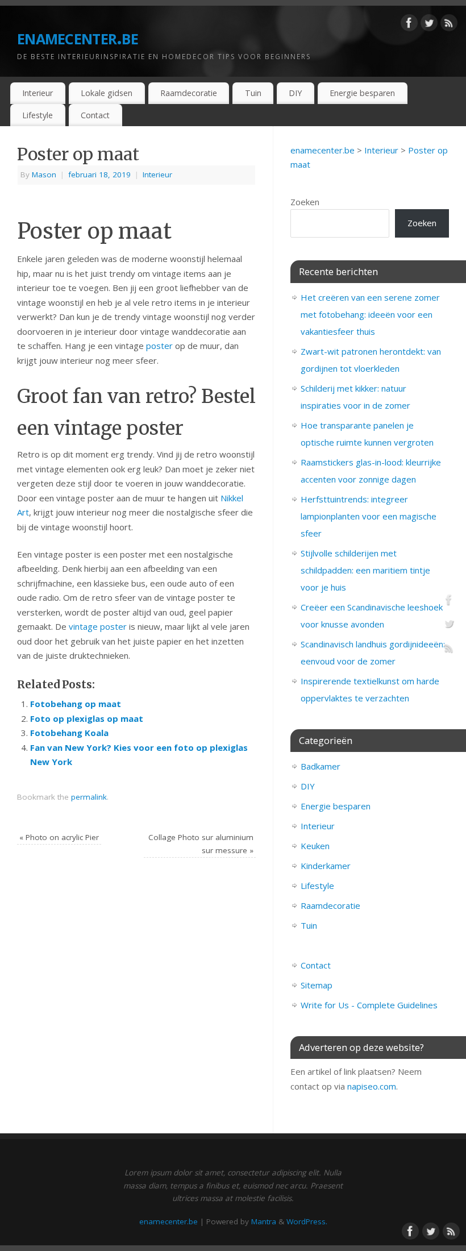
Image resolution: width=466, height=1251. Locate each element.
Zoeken (304, 201)
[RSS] (448, 25)
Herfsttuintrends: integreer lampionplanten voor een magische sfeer (368, 516)
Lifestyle (37, 115)
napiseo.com (371, 1086)
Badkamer (320, 766)
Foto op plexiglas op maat (86, 718)
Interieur (37, 93)
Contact (95, 115)
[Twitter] (429, 25)
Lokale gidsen (106, 93)
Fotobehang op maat (75, 703)
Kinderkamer (326, 865)
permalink (89, 797)
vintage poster (98, 626)
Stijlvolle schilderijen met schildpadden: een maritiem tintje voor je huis (365, 570)
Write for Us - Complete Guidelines (369, 1005)
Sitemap (316, 985)
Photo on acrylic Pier (59, 837)
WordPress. (306, 1221)
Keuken (315, 845)
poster (159, 345)
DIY (295, 93)
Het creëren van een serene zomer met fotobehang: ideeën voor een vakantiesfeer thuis (370, 314)
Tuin (253, 93)
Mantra (263, 1221)
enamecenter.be (77, 37)
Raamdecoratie (188, 93)
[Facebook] (409, 25)
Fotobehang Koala (69, 732)
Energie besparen (362, 93)
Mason (44, 174)
